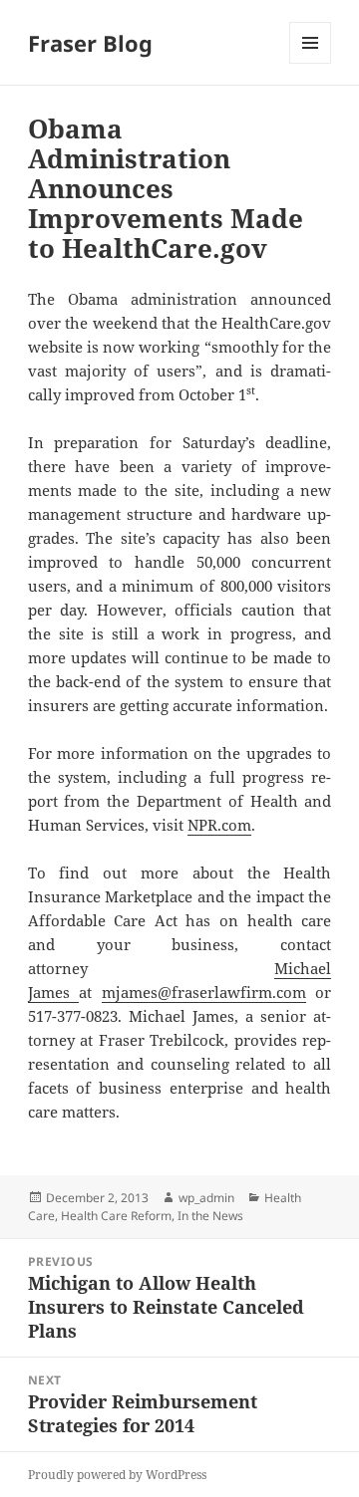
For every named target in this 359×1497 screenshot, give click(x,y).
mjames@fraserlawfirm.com (204, 992)
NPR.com (219, 825)
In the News (210, 1215)
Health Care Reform (116, 1215)
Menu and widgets (310, 63)
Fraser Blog (90, 43)
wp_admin (206, 1197)
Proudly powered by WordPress (117, 1474)
